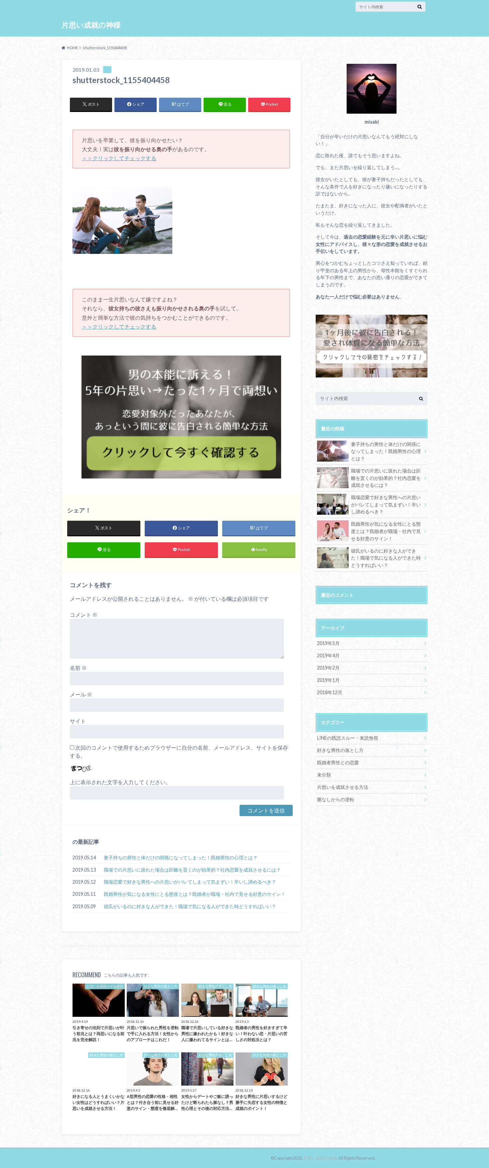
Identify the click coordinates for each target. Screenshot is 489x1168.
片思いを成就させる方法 (342, 787)
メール (81, 694)
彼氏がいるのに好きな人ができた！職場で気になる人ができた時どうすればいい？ (190, 906)
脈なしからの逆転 (335, 799)
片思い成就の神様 (91, 24)
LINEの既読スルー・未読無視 (347, 738)
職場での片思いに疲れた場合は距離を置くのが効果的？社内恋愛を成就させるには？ (192, 870)
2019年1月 (328, 680)
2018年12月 (329, 692)
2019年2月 (328, 668)
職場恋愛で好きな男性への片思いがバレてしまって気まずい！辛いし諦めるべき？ (190, 882)
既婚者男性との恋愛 (338, 762)
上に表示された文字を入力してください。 (120, 782)
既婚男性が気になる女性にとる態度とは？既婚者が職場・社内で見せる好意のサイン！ (194, 894)
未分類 (324, 775)
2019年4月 (328, 655)
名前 (78, 668)
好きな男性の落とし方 (340, 750)
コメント (83, 614)
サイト (78, 721)
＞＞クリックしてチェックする (119, 158)
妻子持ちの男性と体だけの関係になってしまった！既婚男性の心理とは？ (180, 857)
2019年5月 (328, 643)
